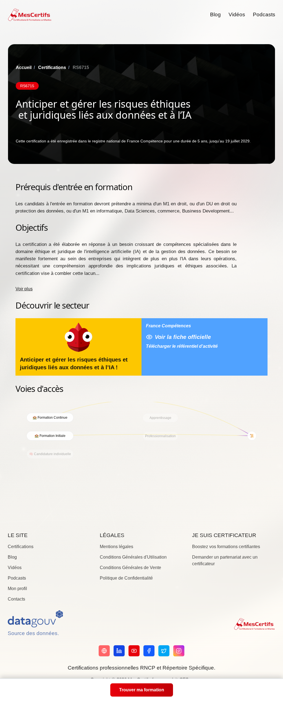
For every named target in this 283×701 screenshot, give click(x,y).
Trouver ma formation (141, 689)
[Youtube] (134, 650)
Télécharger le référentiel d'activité (182, 346)
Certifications (52, 67)
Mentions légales (116, 546)
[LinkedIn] (119, 650)
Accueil (24, 67)
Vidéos (237, 14)
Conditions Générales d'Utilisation (133, 557)
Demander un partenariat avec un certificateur (225, 560)
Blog (215, 14)
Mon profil (17, 588)
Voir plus (24, 288)
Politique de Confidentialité (126, 578)
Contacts (16, 599)
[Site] (104, 650)
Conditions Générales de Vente (130, 567)
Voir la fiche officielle (183, 337)
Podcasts (264, 14)
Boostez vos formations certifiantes (226, 546)
